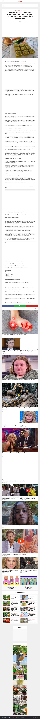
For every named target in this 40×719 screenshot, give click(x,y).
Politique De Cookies (29, 717)
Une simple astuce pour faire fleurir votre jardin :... (15, 615)
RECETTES (24, 10)
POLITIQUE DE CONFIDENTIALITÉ (20, 717)
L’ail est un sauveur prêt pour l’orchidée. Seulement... (20, 700)
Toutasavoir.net (13, 717)
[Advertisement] (20, 29)
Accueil (4, 4)
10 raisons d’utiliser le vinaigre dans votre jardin (14, 603)
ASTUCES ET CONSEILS (18, 10)
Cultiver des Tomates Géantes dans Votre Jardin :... (14, 621)
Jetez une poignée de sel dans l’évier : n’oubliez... (32, 615)
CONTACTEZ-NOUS (35, 717)
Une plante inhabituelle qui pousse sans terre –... (32, 621)
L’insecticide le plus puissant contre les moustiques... (31, 597)
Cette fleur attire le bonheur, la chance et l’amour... (15, 597)
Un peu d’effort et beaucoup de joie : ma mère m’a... (15, 609)
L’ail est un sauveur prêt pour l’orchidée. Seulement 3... (32, 609)
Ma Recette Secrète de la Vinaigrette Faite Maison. (32, 603)
